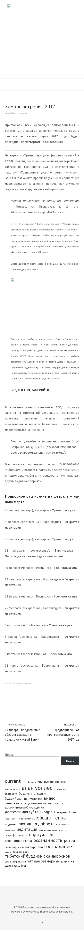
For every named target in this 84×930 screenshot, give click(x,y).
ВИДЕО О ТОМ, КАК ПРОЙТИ (30, 390)
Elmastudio (65, 911)
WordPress (32, 911)
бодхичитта (27, 793)
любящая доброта (37, 824)
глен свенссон (16, 803)
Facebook (39, 901)
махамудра (10, 830)
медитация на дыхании (49, 830)
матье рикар (62, 824)
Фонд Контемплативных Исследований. (46, 907)
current (13, 781)
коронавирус (25, 818)
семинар (11, 847)
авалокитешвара (12, 789)
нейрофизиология (16, 835)
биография (11, 793)
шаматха (67, 861)
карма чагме (10, 819)
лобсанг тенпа (50, 817)
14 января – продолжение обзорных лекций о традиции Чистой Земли (22, 732)
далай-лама (37, 803)
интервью (61, 812)
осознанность (47, 840)
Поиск (9, 754)
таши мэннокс (21, 851)
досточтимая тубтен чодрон (30, 811)
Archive (23, 112)
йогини (73, 812)
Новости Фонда (23, 683)
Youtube (45, 901)
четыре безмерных (43, 861)
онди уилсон (41, 834)
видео (49, 798)
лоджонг (11, 824)
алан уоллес (37, 787)
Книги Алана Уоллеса (51, 782)
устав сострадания (15, 861)
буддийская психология (23, 798)
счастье (8, 852)
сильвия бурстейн (30, 847)
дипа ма (58, 803)
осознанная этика (18, 841)
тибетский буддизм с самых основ (37, 856)
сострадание (58, 846)
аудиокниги (60, 788)
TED (24, 782)
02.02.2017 (10, 112)
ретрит (70, 840)
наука (64, 830)
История (32, 782)
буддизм (41, 793)
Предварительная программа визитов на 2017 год (63, 732)
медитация (26, 829)
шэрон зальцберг (15, 865)
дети (50, 803)
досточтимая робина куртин (24, 807)
